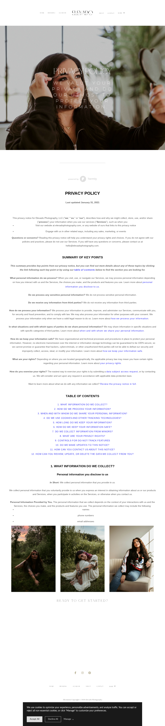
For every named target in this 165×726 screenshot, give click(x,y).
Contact (110, 13)
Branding (51, 13)
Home (42, 13)
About (101, 13)
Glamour (62, 13)
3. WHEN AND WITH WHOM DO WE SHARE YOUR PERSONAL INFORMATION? (82, 413)
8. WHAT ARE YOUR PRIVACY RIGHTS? (82, 436)
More (120, 13)
